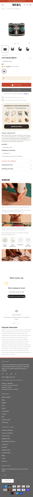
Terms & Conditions (7, 433)
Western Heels (12, 339)
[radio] (4, 71)
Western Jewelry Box (18, 346)
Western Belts (26, 346)
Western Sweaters (15, 341)
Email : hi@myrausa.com (8, 377)
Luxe (3, 405)
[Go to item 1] (5, 49)
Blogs (3, 455)
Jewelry (4, 414)
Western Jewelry (23, 343)
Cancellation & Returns (8, 441)
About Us (4, 461)
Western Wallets (8, 333)
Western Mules (5, 339)
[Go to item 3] (20, 49)
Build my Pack (16, 126)
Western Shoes (15, 337)
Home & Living (6, 419)
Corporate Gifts (6, 452)
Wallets (4, 402)
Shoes (3, 408)
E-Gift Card (5, 422)
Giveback (4, 447)
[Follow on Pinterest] (16, 374)
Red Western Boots (25, 335)
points (8, 66)
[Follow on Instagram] (11, 374)
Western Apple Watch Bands (18, 352)
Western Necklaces (14, 344)
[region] (16, 315)
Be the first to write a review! (16, 296)
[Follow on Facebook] (2, 374)
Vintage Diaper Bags (6, 331)
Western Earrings (6, 344)
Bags (3, 400)
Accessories (5, 411)
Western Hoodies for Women (12, 343)
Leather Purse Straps (6, 352)
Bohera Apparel (6, 397)
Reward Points (6, 450)
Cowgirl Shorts (19, 339)
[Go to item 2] (12, 49)
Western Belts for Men (19, 348)
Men (3, 416)
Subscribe (7, 480)
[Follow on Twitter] (7, 374)
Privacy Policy (6, 435)
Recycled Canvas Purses (17, 331)
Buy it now (16, 90)
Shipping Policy (6, 438)
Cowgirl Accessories (13, 350)
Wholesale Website (7, 430)
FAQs (3, 458)
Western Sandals (23, 337)
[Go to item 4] (27, 49)
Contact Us (5, 444)
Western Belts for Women (7, 348)
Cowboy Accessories (10, 354)
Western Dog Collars (23, 350)
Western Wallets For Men (18, 333)
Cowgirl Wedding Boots (14, 335)
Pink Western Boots (6, 337)
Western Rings (23, 344)
